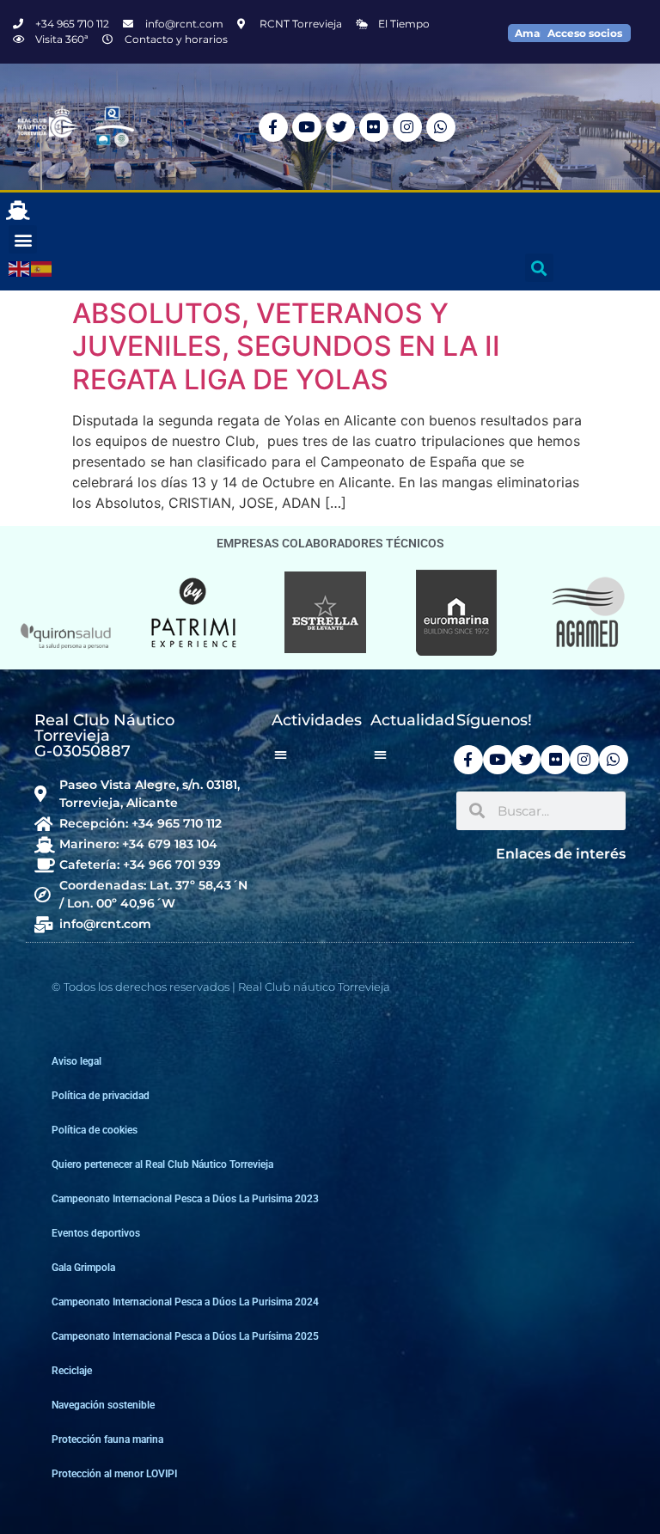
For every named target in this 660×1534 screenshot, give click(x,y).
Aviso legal (76, 1061)
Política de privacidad (101, 1096)
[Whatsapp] (440, 127)
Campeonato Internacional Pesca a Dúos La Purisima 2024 (185, 1302)
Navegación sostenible (103, 1405)
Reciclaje (72, 1371)
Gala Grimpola (83, 1268)
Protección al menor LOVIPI (114, 1474)
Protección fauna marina (107, 1439)
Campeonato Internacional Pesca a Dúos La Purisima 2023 (185, 1199)
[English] (20, 268)
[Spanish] (42, 268)
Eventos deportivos (96, 1233)
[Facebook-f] (273, 127)
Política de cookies (95, 1130)
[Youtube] (306, 127)
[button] (23, 239)
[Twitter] (340, 127)
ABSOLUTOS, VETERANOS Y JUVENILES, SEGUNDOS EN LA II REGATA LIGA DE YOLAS (286, 346)
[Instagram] (407, 127)
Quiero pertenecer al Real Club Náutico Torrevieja (162, 1164)
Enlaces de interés (561, 854)
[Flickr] (373, 127)
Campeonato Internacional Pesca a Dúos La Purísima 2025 (185, 1336)
